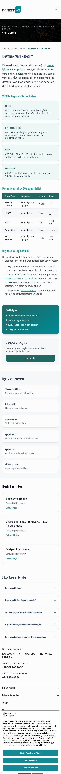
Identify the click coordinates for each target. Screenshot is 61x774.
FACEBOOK (8, 653)
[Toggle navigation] (56, 9)
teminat (29, 278)
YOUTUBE (30, 653)
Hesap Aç (30, 358)
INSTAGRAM (46, 653)
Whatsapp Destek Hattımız (15, 663)
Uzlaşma (42, 196)
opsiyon (20, 69)
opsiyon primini (13, 278)
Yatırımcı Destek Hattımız (14, 673)
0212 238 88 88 (11, 677)
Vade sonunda (28, 290)
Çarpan (51, 196)
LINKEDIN (7, 657)
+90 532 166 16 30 (12, 667)
